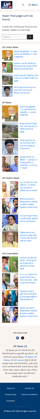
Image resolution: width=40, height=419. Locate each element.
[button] (23, 4)
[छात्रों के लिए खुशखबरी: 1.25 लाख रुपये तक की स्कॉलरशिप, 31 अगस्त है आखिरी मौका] (10, 113)
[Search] (30, 37)
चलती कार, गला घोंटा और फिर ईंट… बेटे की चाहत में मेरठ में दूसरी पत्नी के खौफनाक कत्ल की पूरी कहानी (25, 66)
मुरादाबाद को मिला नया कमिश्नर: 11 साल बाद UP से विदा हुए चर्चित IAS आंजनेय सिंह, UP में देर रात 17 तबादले (28, 162)
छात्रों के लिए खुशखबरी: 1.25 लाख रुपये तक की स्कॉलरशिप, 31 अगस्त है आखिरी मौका (25, 54)
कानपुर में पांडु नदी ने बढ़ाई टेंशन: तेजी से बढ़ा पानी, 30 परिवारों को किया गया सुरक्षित (26, 78)
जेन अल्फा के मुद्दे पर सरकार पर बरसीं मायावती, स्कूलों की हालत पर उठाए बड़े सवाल (29, 219)
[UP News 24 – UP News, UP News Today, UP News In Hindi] (6, 5)
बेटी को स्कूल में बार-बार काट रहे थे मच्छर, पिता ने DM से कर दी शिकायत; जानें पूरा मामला (25, 90)
